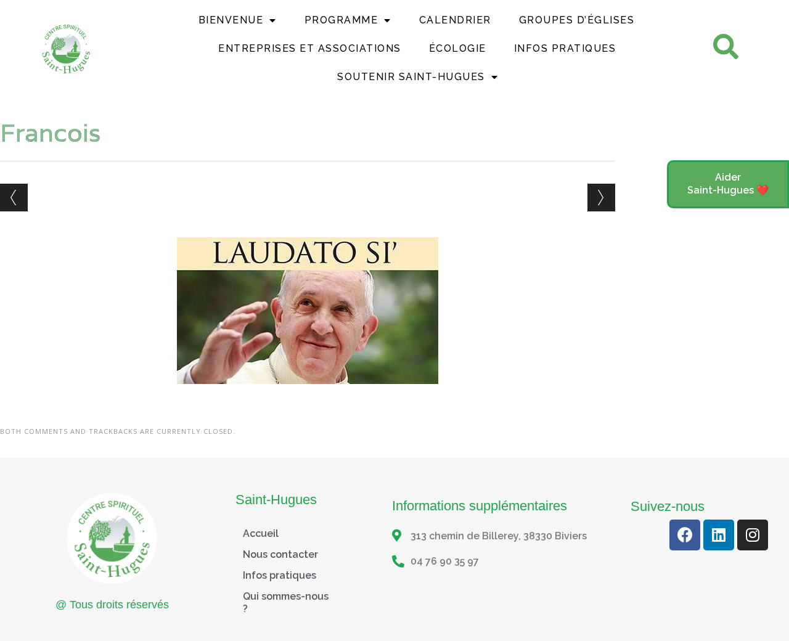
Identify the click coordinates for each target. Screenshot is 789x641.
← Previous (14, 197)
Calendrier (455, 20)
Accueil (261, 533)
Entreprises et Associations (309, 48)
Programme (341, 20)
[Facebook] (684, 535)
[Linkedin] (718, 535)
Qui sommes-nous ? (286, 602)
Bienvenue (231, 20)
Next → (601, 197)
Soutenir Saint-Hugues (411, 77)
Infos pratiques (279, 575)
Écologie (457, 48)
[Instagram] (752, 535)
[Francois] (307, 395)
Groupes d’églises (577, 20)
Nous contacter (280, 554)
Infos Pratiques (565, 48)
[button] (728, 184)
